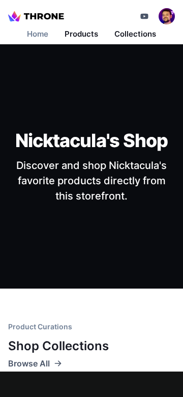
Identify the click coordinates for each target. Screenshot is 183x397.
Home (37, 34)
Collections (135, 34)
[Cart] (144, 16)
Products (81, 34)
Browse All (29, 363)
